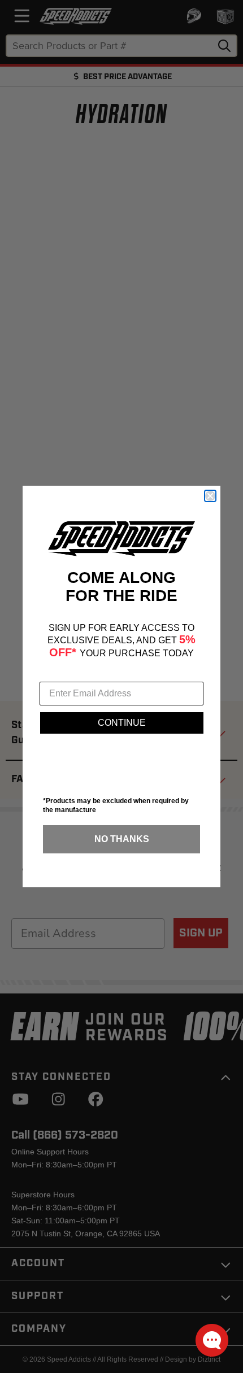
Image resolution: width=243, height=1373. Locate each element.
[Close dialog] (210, 496)
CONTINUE (122, 722)
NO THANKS (121, 839)
